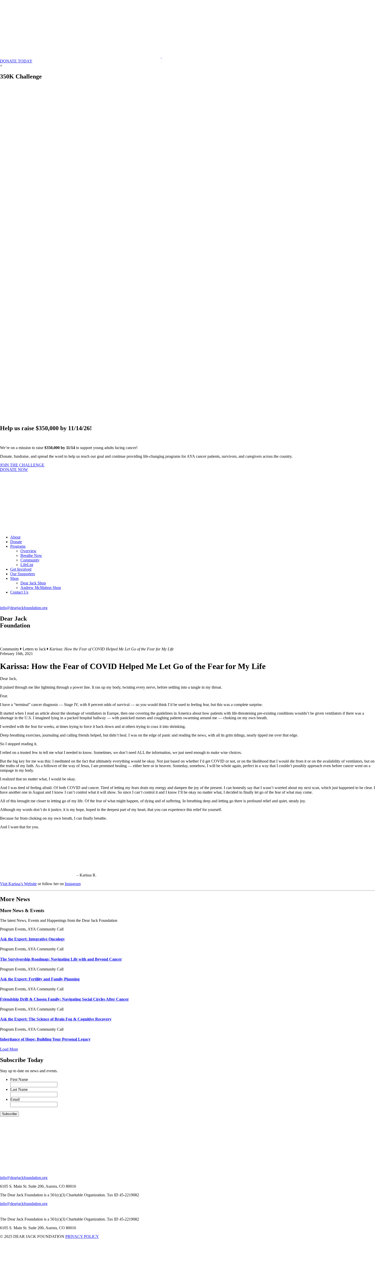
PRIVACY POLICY (82, 1236)
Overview (28, 551)
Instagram (73, 884)
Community (30, 560)
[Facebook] (6, 644)
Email (15, 1099)
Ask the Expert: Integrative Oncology (32, 939)
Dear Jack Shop (33, 583)
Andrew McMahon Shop (40, 587)
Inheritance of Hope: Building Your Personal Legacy (45, 1039)
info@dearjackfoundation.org (23, 608)
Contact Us (19, 592)
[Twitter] (19, 644)
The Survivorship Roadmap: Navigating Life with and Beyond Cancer (61, 959)
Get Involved (20, 569)
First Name (19, 1079)
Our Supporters (22, 574)
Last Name (19, 1089)
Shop (14, 578)
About (15, 537)
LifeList (26, 564)
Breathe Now (31, 555)
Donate (16, 542)
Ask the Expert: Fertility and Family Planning (40, 979)
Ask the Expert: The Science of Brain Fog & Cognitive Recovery (55, 1019)
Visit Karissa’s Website (18, 884)
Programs (18, 546)
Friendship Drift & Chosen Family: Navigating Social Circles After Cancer (64, 999)
